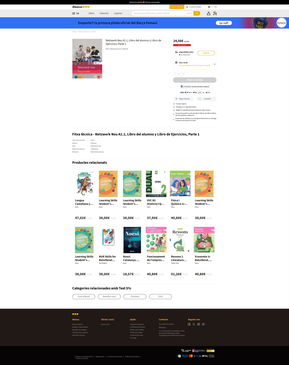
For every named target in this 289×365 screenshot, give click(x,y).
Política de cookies (136, 332)
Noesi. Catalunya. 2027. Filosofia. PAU (131, 262)
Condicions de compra (137, 327)
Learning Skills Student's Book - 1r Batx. (204, 203)
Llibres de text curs (83, 32)
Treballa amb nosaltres (80, 332)
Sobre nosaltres (77, 324)
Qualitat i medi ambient (80, 327)
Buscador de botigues (79, 330)
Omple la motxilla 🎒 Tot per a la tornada (144, 2)
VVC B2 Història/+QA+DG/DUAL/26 (155, 203)
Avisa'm (206, 53)
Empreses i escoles (78, 335)
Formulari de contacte (166, 324)
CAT (212, 7)
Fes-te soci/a (105, 324)
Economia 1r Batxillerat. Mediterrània (203, 260)
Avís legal (133, 338)
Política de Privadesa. (178, 335)
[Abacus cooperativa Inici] (81, 8)
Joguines (118, 13)
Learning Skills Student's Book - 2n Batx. (84, 262)
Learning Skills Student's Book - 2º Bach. (132, 205)
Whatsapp (162, 327)
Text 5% (93, 32)
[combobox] (156, 13)
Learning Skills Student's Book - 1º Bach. (108, 205)
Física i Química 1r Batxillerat (177, 203)
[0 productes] (215, 14)
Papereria (104, 13)
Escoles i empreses (176, 7)
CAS (215, 7)
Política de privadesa (137, 330)
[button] (208, 14)
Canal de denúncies (136, 335)
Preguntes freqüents (137, 324)
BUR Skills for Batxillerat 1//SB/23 (107, 260)
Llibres (91, 13)
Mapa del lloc (100, 357)
